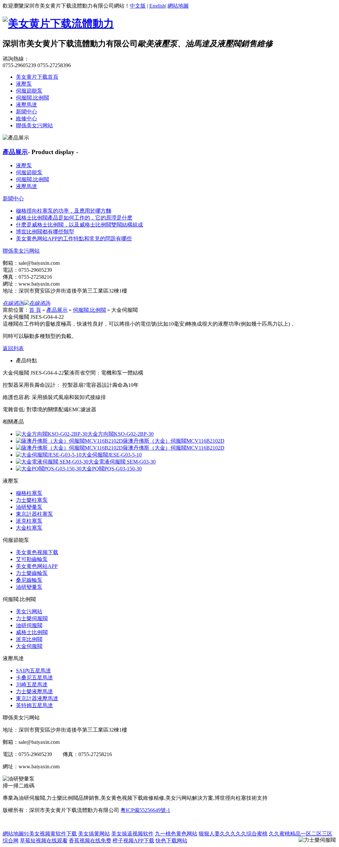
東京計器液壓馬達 (37, 698)
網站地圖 (178, 6)
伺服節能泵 (29, 91)
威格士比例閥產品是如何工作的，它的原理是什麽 (74, 218)
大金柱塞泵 (29, 528)
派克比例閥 (29, 639)
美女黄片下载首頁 (37, 77)
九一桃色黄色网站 (176, 833)
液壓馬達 (26, 104)
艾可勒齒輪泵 (32, 559)
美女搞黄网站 (94, 833)
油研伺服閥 (29, 625)
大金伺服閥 (29, 646)
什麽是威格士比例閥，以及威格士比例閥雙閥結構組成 (79, 224)
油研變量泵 (29, 507)
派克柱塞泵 (29, 521)
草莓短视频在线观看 (44, 840)
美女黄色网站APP (37, 566)
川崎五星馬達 (32, 684)
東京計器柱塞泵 (34, 514)
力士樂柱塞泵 (32, 500)
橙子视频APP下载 (133, 840)
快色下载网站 (171, 840)
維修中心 (26, 118)
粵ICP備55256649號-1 (145, 810)
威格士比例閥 (32, 632)
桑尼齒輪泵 (29, 580)
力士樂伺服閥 (32, 618)
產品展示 (15, 151)
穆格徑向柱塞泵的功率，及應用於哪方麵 (63, 211)
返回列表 (13, 348)
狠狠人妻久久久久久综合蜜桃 (233, 833)
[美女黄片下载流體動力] (58, 23)
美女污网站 (29, 611)
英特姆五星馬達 (34, 705)
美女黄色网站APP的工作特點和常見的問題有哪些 (74, 238)
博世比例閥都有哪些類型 (45, 231)
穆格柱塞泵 (29, 493)
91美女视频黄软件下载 (50, 833)
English (157, 6)
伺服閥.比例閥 (32, 98)
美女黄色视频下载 (37, 552)
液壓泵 (24, 84)
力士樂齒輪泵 (32, 573)
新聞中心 (26, 111)
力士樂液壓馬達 (34, 691)
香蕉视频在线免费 (90, 840)
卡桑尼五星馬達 (34, 677)
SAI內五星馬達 (33, 670)
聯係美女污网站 (34, 125)
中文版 (138, 6)
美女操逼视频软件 (132, 833)
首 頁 (35, 310)
